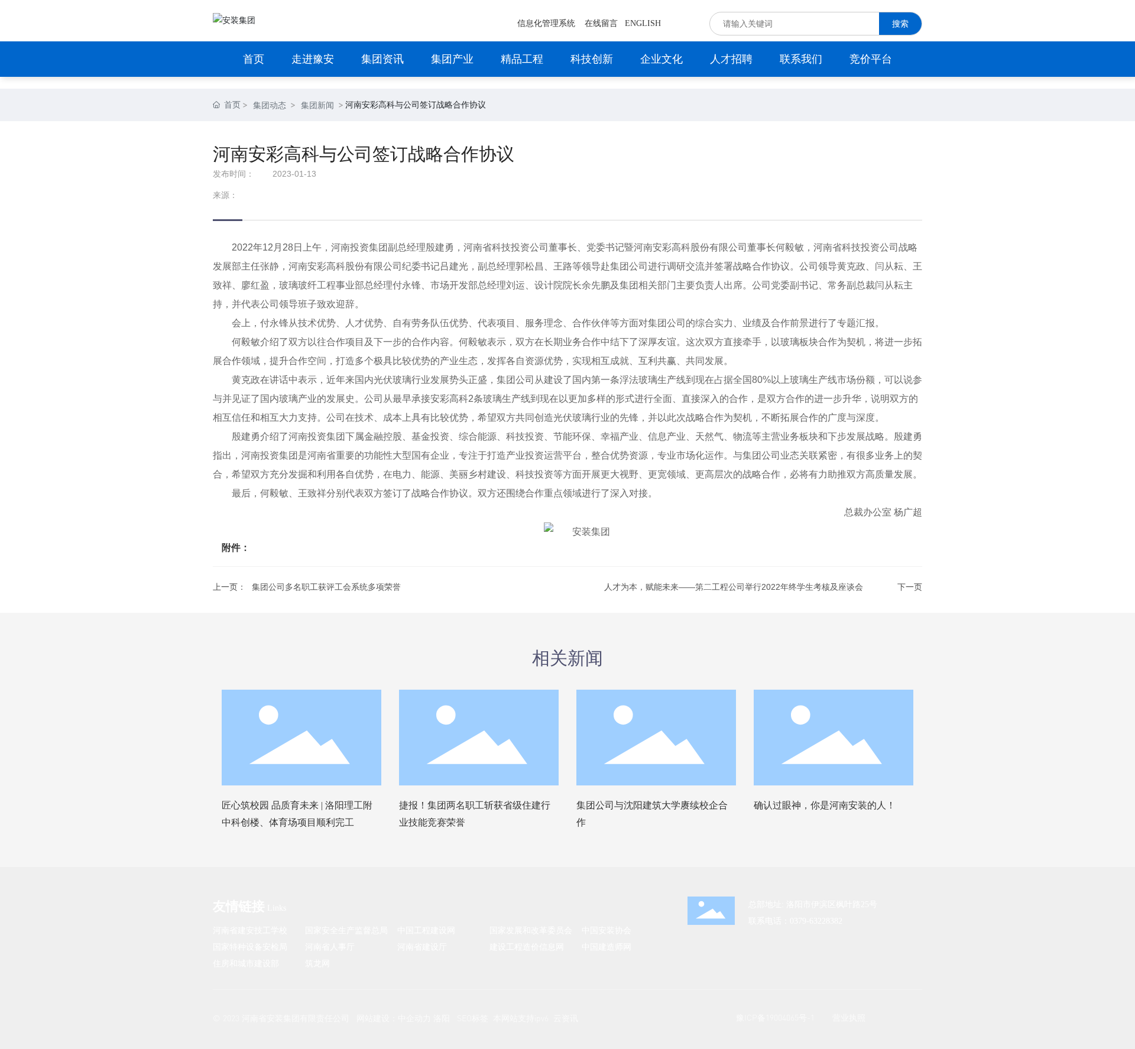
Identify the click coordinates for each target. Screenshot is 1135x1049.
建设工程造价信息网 (526, 946)
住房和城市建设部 (246, 963)
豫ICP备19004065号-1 (775, 1017)
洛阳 (441, 1018)
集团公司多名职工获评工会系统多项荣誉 (326, 587)
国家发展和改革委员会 (530, 930)
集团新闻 (317, 105)
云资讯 (565, 1018)
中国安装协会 (606, 930)
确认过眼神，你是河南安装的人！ (825, 805)
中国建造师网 (606, 946)
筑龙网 (317, 963)
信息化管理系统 (546, 23)
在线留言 (601, 23)
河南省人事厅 (330, 946)
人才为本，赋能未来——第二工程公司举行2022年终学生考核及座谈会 (733, 587)
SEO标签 (472, 1018)
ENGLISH (643, 23)
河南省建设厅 (422, 946)
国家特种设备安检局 (250, 946)
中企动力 (414, 1018)
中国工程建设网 (426, 930)
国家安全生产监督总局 (346, 930)
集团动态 (269, 105)
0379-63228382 (816, 921)
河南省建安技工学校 (250, 930)
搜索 (900, 23)
